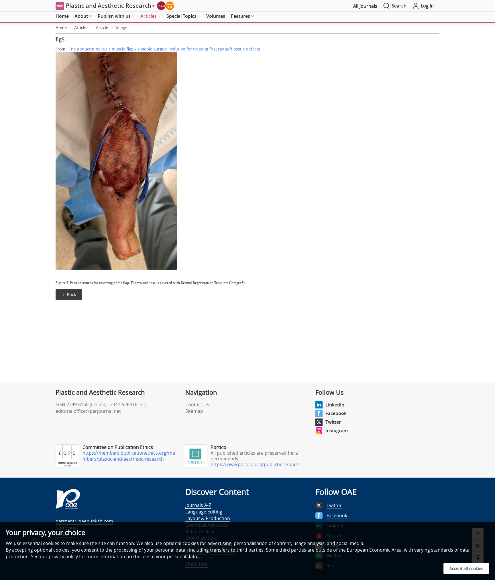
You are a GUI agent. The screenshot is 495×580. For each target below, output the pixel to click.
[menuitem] (62, 16)
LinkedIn (334, 405)
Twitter (333, 422)
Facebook (336, 413)
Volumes (215, 16)
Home (62, 16)
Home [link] (61, 27)
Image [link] (121, 27)
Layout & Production (207, 518)
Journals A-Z (198, 505)
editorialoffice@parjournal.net (88, 411)
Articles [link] (81, 27)
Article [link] (102, 27)
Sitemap (194, 411)
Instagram (336, 430)
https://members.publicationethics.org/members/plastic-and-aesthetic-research (128, 456)
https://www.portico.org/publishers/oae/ (254, 464)
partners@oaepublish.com (84, 521)
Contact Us (197, 404)
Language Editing (203, 512)
